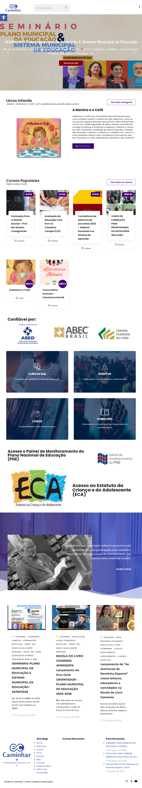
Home (39, 743)
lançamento (108, 656)
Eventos (40, 756)
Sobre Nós (41, 746)
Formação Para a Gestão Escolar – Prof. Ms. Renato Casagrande (20, 224)
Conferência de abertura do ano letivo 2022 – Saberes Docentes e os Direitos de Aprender (87, 227)
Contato (40, 762)
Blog (38, 759)
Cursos (39, 749)
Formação (29, 640)
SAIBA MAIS (123, 569)
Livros (122, 656)
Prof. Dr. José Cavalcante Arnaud (24, 648)
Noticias (17, 644)
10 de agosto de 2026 (24, 715)
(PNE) (13, 459)
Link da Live (71, 60)
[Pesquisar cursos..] (66, 7)
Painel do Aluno (43, 766)
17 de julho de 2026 (112, 720)
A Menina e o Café (19, 290)
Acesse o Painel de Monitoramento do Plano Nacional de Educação (46, 453)
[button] (3, 17)
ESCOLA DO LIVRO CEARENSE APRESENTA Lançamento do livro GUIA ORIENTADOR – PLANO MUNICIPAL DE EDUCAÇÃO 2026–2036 (70, 674)
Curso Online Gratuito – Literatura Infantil (53, 293)
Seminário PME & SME (24, 659)
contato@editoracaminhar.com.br (17, 764)
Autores (20, 637)
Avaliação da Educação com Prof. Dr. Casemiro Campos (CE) (53, 224)
